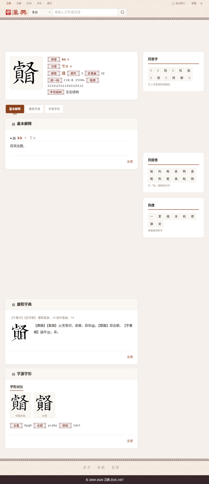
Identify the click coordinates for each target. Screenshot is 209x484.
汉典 (8, 3)
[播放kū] (68, 59)
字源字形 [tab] (54, 109)
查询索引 (180, 3)
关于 (87, 467)
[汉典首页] (16, 12)
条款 (101, 467)
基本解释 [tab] (15, 109)
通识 (49, 3)
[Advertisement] (104, 32)
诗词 (29, 3)
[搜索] (122, 12)
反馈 (130, 161)
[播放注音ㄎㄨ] (71, 66)
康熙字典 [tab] (34, 109)
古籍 (18, 3)
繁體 (193, 3)
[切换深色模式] (201, 3)
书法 (39, 3)
